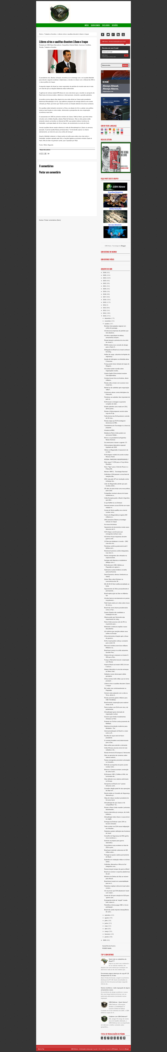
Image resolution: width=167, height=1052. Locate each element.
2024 (105, 278)
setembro (108, 915)
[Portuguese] (106, 133)
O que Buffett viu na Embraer (113, 503)
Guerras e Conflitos (85, 45)
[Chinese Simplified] (122, 133)
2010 (105, 316)
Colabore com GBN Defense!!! (118, 1016)
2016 (105, 299)
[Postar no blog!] (42, 154)
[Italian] (118, 130)
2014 (105, 305)
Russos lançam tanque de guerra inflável (116, 869)
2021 (105, 286)
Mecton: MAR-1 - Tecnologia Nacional (115, 471)
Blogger (123, 246)
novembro (108, 321)
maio (106, 926)
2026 (105, 272)
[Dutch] (122, 130)
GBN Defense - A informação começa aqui (81, 1049)
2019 (105, 291)
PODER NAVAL (107, 948)
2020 (105, 289)
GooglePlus (113, 34)
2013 (105, 307)
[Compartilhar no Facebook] (45, 154)
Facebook (102, 34)
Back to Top (41, 1049)
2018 (105, 294)
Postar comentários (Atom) (52, 220)
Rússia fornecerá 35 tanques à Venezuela (117, 752)
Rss (118, 34)
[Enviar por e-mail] (40, 154)
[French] (106, 130)
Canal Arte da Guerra (108, 946)
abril (106, 928)
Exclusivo (106, 25)
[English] (102, 130)
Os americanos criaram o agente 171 (115, 442)
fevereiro (107, 934)
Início (87, 25)
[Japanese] (110, 133)
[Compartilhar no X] (44, 154)
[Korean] (114, 133)
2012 (105, 310)
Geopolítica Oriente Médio (70, 45)
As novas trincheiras (110, 524)
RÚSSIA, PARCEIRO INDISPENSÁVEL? (116, 459)
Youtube (123, 34)
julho (106, 920)
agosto (107, 918)
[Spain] (114, 130)
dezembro (108, 318)
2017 (105, 297)
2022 (105, 283)
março (107, 931)
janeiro (107, 937)
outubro (107, 323)
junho (106, 923)
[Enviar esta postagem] (48, 153)
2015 (105, 302)
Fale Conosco (42, 29)
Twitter (108, 34)
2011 (104, 313)
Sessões (115, 25)
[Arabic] (118, 133)
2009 (105, 940)
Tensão (41, 47)
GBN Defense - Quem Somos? (118, 1002)
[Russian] (102, 133)
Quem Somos (95, 25)
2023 (105, 280)
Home (41, 34)
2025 (105, 275)
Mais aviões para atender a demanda (115, 745)
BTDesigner (115, 1049)
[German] (110, 130)
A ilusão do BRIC (109, 430)
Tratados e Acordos (50, 34)
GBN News (50, 45)
